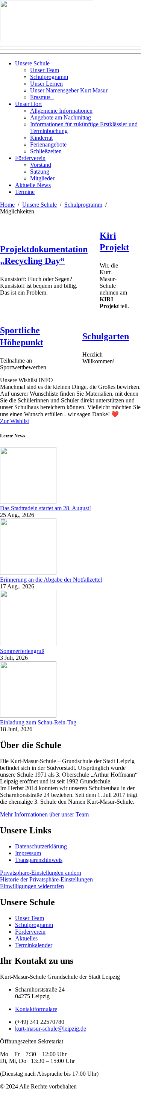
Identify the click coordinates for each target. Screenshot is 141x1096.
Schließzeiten (46, 151)
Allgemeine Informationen (61, 110)
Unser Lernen (46, 83)
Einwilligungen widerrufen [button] (32, 886)
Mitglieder (42, 178)
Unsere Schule (32, 63)
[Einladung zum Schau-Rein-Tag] (28, 715)
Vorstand (40, 165)
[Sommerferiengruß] (28, 644)
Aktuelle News (33, 185)
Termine (25, 192)
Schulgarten (105, 336)
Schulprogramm (49, 77)
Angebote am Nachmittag (60, 117)
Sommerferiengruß (22, 651)
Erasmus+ (42, 97)
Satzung (39, 171)
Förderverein (30, 158)
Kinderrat (41, 138)
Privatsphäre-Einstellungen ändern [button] (40, 872)
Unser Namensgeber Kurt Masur (69, 90)
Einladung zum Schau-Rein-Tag (38, 722)
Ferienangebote (48, 144)
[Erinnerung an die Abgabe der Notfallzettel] (28, 573)
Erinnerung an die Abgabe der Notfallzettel (51, 579)
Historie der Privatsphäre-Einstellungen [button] (46, 879)
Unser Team (44, 70)
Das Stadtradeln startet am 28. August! (45, 508)
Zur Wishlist (14, 421)
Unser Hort (28, 104)
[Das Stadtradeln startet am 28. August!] (28, 501)
